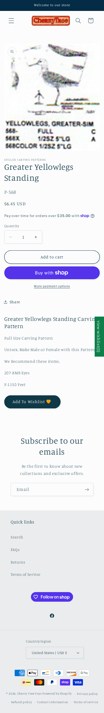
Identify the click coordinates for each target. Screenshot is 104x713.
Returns (18, 562)
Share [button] (15, 302)
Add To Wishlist (29, 401)
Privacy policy (87, 694)
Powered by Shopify (56, 694)
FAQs (15, 549)
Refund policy (21, 702)
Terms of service (86, 702)
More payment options (52, 286)
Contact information (52, 702)
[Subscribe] (87, 489)
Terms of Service (26, 574)
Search (17, 537)
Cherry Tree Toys (29, 694)
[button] (11, 20)
